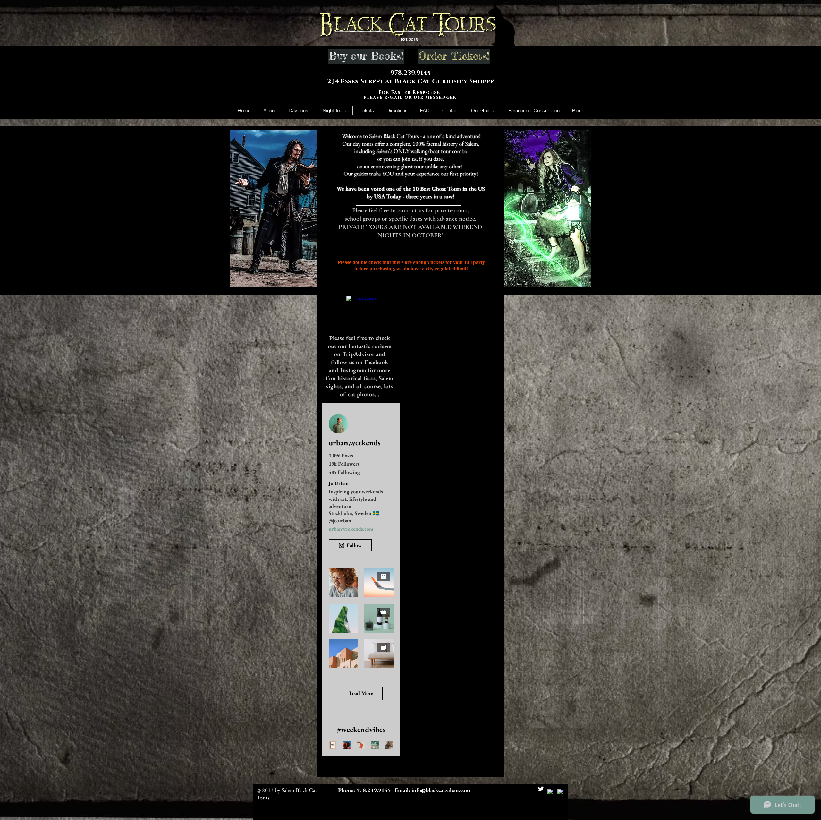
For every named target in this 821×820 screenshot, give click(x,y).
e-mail (393, 97)
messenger (441, 97)
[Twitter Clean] (540, 788)
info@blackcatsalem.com (440, 790)
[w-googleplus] (560, 792)
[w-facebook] (550, 792)
